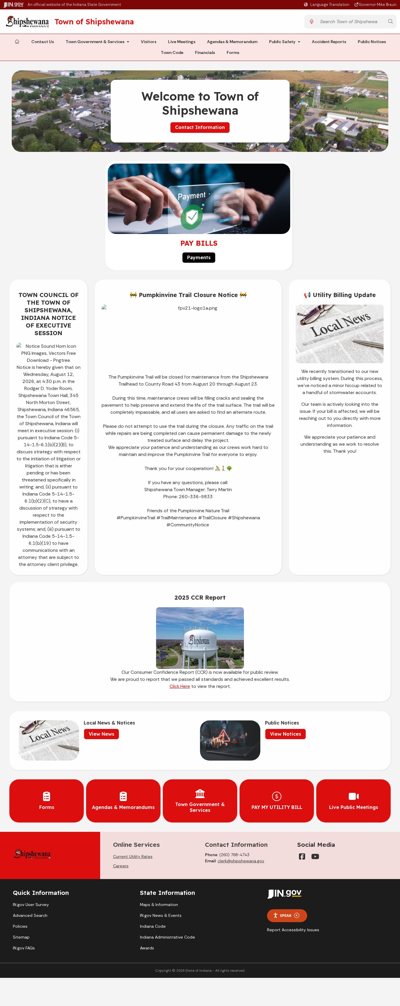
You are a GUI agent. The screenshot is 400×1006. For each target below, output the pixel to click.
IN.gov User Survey (31, 904)
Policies (20, 926)
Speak (286, 915)
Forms (233, 52)
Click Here (180, 686)
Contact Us (42, 41)
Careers (121, 865)
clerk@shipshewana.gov (241, 861)
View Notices (285, 734)
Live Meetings (181, 41)
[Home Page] (17, 41)
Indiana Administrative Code (167, 937)
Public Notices (372, 41)
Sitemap (21, 937)
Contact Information (200, 127)
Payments (199, 257)
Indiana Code (153, 926)
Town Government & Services (95, 41)
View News (101, 734)
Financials (205, 52)
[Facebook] (302, 856)
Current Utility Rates (133, 856)
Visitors (148, 41)
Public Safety (282, 41)
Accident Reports (329, 41)
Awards (147, 948)
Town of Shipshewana (94, 21)
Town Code (172, 52)
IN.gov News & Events (161, 915)
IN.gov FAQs (24, 948)
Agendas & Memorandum (232, 41)
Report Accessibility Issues (293, 929)
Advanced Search (30, 915)
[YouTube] (314, 856)
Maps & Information (159, 904)
